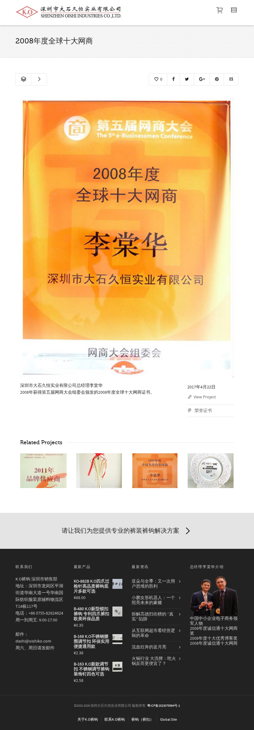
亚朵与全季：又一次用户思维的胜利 (153, 584)
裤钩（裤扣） (142, 719)
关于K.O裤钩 (87, 719)
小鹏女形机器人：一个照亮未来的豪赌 (153, 600)
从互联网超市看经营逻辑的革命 (153, 633)
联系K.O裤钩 (114, 719)
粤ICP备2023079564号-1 (163, 706)
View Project (205, 397)
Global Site (168, 719)
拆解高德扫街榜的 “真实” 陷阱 (152, 616)
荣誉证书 (203, 411)
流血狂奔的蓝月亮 (149, 647)
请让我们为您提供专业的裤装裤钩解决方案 (120, 530)
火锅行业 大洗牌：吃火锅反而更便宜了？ (154, 661)
